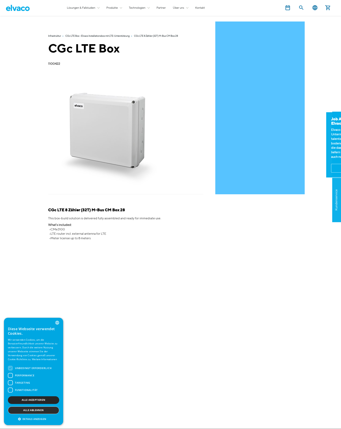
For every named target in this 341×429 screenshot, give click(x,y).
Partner (161, 8)
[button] (33, 419)
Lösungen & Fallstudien (81, 8)
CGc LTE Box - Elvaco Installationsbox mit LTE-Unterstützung (97, 36)
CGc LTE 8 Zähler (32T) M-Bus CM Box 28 (156, 36)
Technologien (137, 8)
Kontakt (200, 8)
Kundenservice (336, 200)
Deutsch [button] (315, 8)
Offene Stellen (336, 144)
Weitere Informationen (44, 359)
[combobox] (57, 323)
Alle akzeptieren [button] (33, 400)
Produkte (112, 8)
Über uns (178, 8)
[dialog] (33, 371)
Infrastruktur (54, 36)
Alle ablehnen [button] (33, 410)
